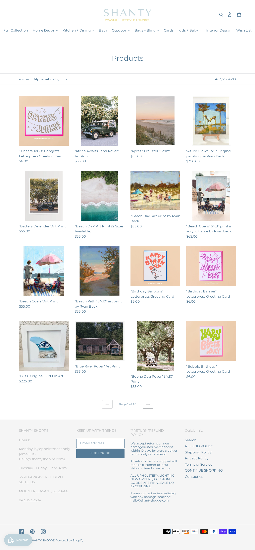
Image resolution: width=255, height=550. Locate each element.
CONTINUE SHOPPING (204, 470)
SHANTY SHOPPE (42, 540)
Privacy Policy (196, 458)
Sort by (24, 79)
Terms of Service (198, 464)
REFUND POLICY (199, 446)
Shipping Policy (198, 452)
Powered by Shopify (69, 540)
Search (190, 440)
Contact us (194, 477)
